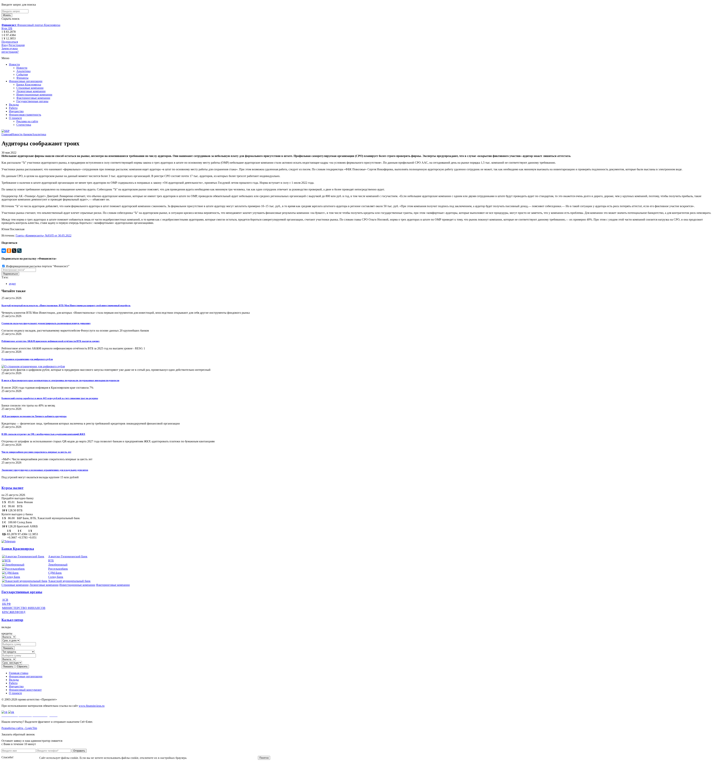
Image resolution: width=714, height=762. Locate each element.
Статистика (23, 124)
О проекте (15, 118)
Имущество (16, 111)
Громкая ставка (18, 673)
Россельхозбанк (58, 568)
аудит (12, 283)
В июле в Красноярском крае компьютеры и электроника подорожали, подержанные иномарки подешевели (60, 380)
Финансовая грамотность (25, 114)
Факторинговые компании (33, 97)
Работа (13, 108)
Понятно (264, 757)
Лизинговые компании (31, 91)
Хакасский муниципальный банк (69, 581)
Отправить (79, 750)
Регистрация (17, 45)
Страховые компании (30, 87)
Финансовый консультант (25, 689)
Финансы (22, 77)
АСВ (5, 599)
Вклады (14, 104)
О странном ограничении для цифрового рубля (27, 359)
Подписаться (9, 41)
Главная (6, 134)
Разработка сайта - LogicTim (19, 728)
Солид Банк (55, 576)
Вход (4, 45)
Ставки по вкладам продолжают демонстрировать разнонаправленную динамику (46, 323)
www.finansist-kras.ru (91, 705)
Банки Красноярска (28, 84)
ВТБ (51, 560)
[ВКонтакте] (3, 250)
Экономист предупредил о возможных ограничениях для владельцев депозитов (44, 470)
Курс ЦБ (6, 28)
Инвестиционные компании (34, 94)
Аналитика (23, 71)
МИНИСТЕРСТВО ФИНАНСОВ (23, 608)
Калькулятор (12, 620)
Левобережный (57, 564)
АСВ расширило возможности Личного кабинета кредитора (34, 416)
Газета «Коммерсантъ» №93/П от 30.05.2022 (43, 235)
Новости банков (22, 134)
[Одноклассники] (9, 250)
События (22, 74)
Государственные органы (32, 101)
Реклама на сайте (27, 121)
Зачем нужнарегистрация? (10, 50)
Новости (14, 64)
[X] (14, 250)
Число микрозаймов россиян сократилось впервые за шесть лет (36, 452)
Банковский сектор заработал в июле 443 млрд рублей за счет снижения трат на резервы (49, 398)
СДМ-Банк (55, 572)
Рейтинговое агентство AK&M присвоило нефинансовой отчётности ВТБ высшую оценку (50, 341)
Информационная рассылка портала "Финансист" (37, 266)
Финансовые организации (25, 81)
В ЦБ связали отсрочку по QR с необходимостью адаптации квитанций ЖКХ (43, 434)
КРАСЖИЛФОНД (13, 612)
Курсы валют (12, 488)
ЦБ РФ (6, 603)
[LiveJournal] (19, 250)
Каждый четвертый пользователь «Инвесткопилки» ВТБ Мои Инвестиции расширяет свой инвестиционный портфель (66, 305)
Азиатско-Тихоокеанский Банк (67, 556)
